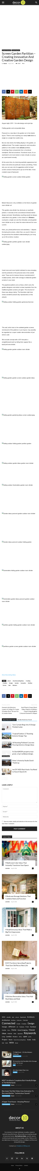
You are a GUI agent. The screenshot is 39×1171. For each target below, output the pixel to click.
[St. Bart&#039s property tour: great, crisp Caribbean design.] (6, 754)
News (12, 1165)
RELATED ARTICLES (9, 720)
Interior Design (5, 756)
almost (9, 680)
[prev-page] (3, 778)
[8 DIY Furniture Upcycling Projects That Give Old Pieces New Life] (19, 953)
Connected (8, 1023)
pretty (29, 1036)
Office (20, 1036)
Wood (16, 1043)
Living (3, 1036)
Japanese (20, 1033)
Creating (28, 680)
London (9, 1036)
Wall (3, 1043)
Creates (23, 1024)
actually (9, 1017)
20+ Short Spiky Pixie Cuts (21, 1070)
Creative (5, 683)
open (25, 1036)
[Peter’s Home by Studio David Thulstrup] (6, 762)
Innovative (23, 683)
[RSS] (22, 1158)
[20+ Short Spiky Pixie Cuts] (6, 1072)
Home (13, 1030)
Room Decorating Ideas (20, 1039)
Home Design (5, 738)
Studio (29, 1039)
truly (33, 1039)
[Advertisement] (19, 25)
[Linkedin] (21, 92)
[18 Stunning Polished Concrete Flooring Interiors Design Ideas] (6, 745)
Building (13, 1020)
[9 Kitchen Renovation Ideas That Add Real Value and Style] (19, 986)
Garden (17, 683)
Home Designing (23, 1030)
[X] (8, 92)
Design (11, 683)
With (11, 1043)
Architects (31, 1017)
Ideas (4, 1033)
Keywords (30, 1033)
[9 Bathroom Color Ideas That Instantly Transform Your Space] (19, 853)
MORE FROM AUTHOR (25, 720)
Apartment (23, 1017)
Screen (4, 685)
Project (4, 1040)
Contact (26, 1165)
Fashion (15, 1072)
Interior (9, 1033)
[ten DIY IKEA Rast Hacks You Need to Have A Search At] (6, 771)
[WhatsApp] (17, 92)
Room (10, 1039)
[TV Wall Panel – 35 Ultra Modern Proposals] (6, 1054)
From (27, 1027)
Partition (30, 683)
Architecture (6, 1020)
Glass (8, 1030)
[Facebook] (4, 92)
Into (15, 1033)
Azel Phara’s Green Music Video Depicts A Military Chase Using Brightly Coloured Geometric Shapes (28, 710)
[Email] (30, 92)
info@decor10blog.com (23, 1146)
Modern (15, 1036)
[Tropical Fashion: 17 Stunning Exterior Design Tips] (6, 736)
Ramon (5, 63)
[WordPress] (32, 1158)
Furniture (33, 1027)
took (9, 685)
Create (18, 1024)
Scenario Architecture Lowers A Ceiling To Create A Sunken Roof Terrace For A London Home (10, 710)
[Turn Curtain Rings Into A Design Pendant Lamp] (6, 727)
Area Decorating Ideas (9, 675)
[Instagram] (12, 1158)
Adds (13, 1017)
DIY (3, 729)
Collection (19, 1020)
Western (15, 685)
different (11, 1027)
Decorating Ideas (15, 50)
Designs (4, 1027)
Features (22, 1027)
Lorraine (7, 868)
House (32, 1030)
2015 (3, 1017)
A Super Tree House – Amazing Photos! (16, 1102)
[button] (3, 2)
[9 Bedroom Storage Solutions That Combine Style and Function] (19, 886)
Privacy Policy (19, 1165)
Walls (6, 1043)
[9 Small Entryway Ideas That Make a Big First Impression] (19, 920)
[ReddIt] (25, 92)
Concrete (25, 1020)
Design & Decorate (6, 50)
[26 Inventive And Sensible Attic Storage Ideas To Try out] (6, 1063)
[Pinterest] (12, 92)
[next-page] (6, 778)
